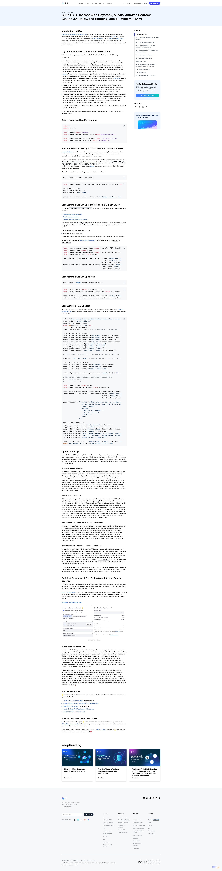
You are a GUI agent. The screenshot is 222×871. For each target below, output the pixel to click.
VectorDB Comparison (139, 825)
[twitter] (135, 107)
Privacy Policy (75, 860)
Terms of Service (66, 860)
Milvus (111, 39)
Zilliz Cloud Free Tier (108, 822)
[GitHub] (153, 798)
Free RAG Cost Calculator (121, 826)
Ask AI (216, 867)
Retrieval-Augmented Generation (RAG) (74, 34)
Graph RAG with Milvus (70, 706)
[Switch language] (123, 3)
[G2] (159, 798)
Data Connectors (137, 835)
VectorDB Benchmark (123, 822)
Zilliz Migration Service (108, 825)
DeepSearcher (106, 831)
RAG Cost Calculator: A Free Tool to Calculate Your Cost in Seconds (145, 65)
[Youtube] (144, 798)
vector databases (97, 39)
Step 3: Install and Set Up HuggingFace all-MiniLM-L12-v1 (146, 51)
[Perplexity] (78, 820)
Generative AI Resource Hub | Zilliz (74, 712)
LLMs (114, 37)
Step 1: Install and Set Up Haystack (145, 42)
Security (83, 860)
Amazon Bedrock (67, 152)
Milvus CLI (105, 842)
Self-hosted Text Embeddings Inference (75, 220)
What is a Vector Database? (137, 844)
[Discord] (156, 798)
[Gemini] (88, 820)
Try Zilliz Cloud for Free (147, 95)
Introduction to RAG (141, 34)
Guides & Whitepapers (138, 828)
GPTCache (105, 836)
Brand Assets (151, 833)
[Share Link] (146, 107)
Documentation (122, 817)
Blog (134, 817)
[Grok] (81, 820)
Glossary (135, 838)
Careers (150, 820)
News (149, 822)
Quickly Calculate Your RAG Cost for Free (147, 116)
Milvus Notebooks (122, 832)
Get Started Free (154, 3)
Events (149, 828)
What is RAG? (136, 841)
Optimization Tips (140, 61)
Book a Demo (137, 3)
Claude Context (107, 833)
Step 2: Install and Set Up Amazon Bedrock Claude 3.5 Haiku (145, 46)
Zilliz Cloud (119, 39)
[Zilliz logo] (65, 3)
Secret (92, 166)
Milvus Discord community (70, 724)
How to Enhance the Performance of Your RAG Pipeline (80, 703)
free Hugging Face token (87, 240)
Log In (145, 3)
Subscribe (89, 814)
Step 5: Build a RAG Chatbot (143, 58)
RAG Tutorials (121, 830)
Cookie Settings (91, 860)
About (149, 817)
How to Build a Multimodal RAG (73, 701)
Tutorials (66, 12)
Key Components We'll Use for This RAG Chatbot (147, 38)
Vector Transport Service (107, 845)
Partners (150, 825)
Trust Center (136, 848)
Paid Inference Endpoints (71, 217)
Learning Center (137, 820)
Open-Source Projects (123, 820)
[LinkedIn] (147, 798)
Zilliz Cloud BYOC (107, 820)
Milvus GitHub (101, 730)
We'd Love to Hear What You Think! (145, 75)
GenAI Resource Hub (138, 822)
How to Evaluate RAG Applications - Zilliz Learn (78, 709)
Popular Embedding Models (138, 831)
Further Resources (140, 72)
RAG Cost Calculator (68, 592)
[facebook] (139, 107)
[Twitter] (150, 798)
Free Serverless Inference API (72, 214)
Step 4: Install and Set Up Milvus (144, 55)
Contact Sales (151, 831)
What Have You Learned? (142, 69)
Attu (104, 839)
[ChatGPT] (74, 820)
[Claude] (85, 820)
